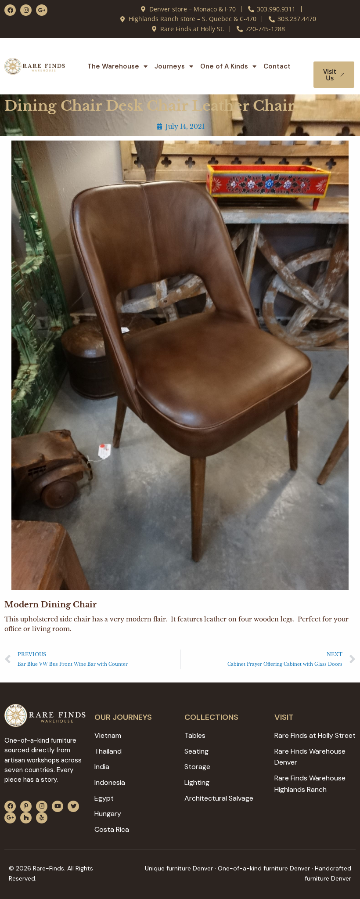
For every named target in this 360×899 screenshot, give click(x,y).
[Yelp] (41, 817)
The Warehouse (113, 66)
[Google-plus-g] (41, 10)
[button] (337, 53)
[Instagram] (26, 10)
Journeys (170, 66)
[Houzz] (26, 817)
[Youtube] (57, 806)
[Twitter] (73, 806)
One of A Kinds (224, 66)
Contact (277, 66)
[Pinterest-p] (26, 806)
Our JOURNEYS (123, 717)
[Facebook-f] (10, 10)
